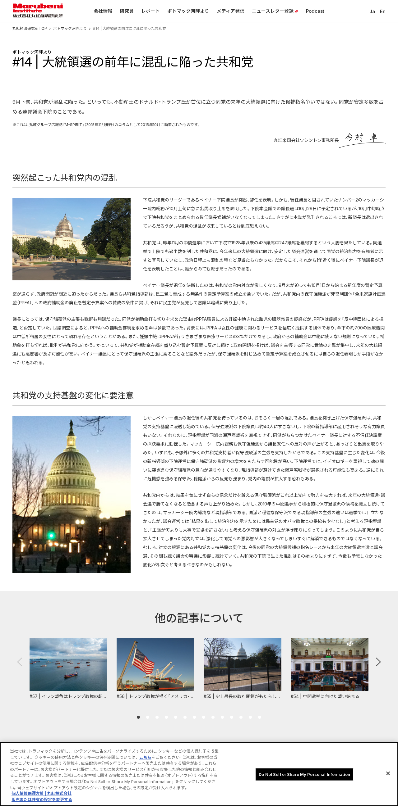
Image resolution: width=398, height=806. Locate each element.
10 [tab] (222, 717)
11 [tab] (231, 717)
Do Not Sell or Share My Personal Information (304, 774)
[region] (199, 774)
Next (378, 662)
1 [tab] (138, 717)
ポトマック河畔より (70, 28)
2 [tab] (147, 717)
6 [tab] (185, 717)
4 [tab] (166, 717)
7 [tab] (194, 717)
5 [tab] (175, 717)
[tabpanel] (68, 669)
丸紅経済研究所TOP (29, 28)
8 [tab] (203, 717)
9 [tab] (213, 717)
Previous (19, 662)
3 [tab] (157, 717)
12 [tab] (241, 717)
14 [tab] (259, 717)
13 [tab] (250, 717)
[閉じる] (388, 773)
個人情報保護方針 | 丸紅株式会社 (42, 793)
